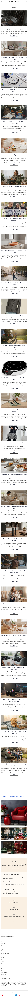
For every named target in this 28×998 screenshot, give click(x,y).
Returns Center (4, 947)
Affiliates (3, 967)
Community (3, 976)
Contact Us (3, 941)
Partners (3, 970)
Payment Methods (5, 949)
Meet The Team (4, 959)
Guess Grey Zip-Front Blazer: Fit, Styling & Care (14, 315)
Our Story (3, 957)
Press (2, 963)
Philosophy (3, 974)
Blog (2, 956)
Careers (2, 961)
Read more (14, 36)
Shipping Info (4, 943)
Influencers (3, 965)
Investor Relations (4, 968)
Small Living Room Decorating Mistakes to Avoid (14, 27)
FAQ (2, 945)
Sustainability (4, 972)
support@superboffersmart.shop (7, 936)
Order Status (3, 950)
